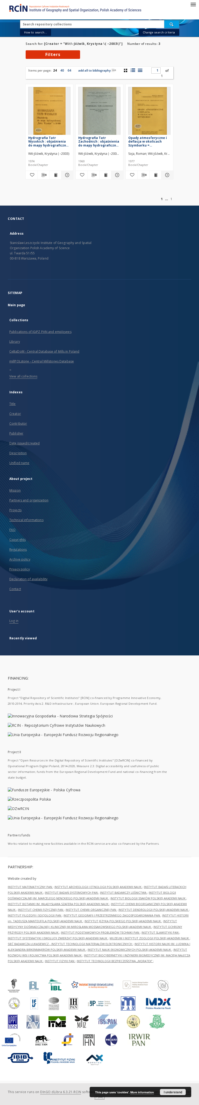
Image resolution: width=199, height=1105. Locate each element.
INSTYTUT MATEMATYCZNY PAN (30, 887)
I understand (173, 1092)
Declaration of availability (28, 579)
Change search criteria (159, 32)
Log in (13, 621)
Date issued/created (24, 443)
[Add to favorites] (31, 175)
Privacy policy (19, 569)
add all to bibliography (94, 70)
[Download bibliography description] (43, 175)
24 (55, 70)
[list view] (140, 70)
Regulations (18, 549)
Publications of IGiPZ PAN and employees (40, 332)
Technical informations (26, 520)
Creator (15, 413)
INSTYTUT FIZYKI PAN (60, 961)
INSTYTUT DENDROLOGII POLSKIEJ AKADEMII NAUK (153, 910)
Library (14, 341)
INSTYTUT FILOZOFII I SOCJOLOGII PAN (35, 915)
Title (12, 404)
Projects (15, 510)
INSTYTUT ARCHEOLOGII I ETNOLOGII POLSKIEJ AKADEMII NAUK (98, 887)
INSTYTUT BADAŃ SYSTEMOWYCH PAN (71, 892)
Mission (15, 490)
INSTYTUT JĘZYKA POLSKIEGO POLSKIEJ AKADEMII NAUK (123, 921)
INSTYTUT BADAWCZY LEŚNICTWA (123, 892)
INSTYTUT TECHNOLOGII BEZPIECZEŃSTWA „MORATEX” (115, 961)
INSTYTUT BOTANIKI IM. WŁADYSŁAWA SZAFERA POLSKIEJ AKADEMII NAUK (58, 904)
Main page (16, 305)
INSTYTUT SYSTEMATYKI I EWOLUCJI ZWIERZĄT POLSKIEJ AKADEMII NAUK (58, 938)
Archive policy (19, 559)
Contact (15, 589)
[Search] (171, 24)
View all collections (23, 376)
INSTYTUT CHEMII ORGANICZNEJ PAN (91, 910)
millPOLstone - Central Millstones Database (41, 361)
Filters (52, 54)
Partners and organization (28, 500)
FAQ (12, 530)
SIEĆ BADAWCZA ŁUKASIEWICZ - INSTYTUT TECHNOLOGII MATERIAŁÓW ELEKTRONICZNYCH (70, 944)
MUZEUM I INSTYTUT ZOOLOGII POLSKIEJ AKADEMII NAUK (150, 938)
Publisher (16, 433)
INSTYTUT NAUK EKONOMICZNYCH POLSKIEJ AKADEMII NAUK (130, 950)
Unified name (19, 463)
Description (18, 453)
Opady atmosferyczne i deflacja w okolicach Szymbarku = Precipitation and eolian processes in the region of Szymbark (148, 141)
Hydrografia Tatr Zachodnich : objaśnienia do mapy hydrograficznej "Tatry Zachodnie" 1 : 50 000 (98, 141)
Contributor (18, 423)
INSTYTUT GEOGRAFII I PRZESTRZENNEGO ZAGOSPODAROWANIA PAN (112, 915)
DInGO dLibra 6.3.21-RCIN (60, 1092)
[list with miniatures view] (132, 70)
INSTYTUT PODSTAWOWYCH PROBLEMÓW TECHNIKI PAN (100, 932)
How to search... (35, 32)
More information (142, 1092)
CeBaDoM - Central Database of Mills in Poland (44, 351)
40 (62, 70)
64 (69, 70)
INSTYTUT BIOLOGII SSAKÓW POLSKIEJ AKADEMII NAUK (148, 898)
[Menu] (193, 4)
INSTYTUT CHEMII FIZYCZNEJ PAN (41, 910)
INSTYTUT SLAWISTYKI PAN (160, 932)
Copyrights (17, 539)
